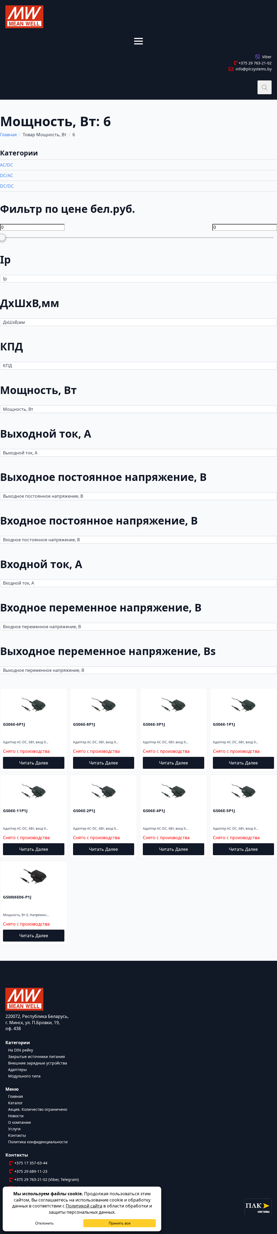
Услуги (14, 1128)
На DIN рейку (20, 1049)
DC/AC (6, 175)
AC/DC (6, 165)
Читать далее (33, 763)
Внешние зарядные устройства (37, 1062)
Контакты (17, 1135)
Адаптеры (17, 1069)
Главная (8, 135)
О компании (19, 1122)
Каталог (15, 1102)
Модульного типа (24, 1075)
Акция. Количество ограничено (37, 1109)
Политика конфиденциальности (38, 1141)
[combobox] (138, 278)
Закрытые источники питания (36, 1056)
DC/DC (7, 186)
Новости (16, 1115)
